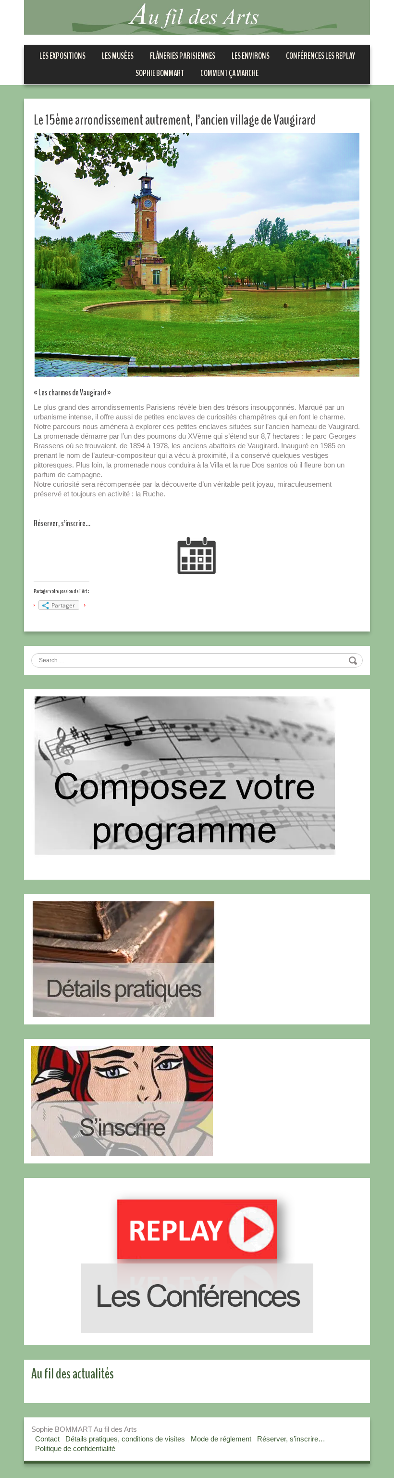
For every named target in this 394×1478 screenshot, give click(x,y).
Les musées (118, 56)
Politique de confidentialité (75, 1448)
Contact (47, 1439)
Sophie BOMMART (159, 73)
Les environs (251, 56)
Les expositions (62, 56)
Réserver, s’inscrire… (291, 1439)
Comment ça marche (229, 73)
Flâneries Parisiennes (182, 56)
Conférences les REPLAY (320, 56)
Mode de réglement (221, 1439)
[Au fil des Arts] (197, 17)
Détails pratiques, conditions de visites (125, 1439)
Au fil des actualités (72, 1374)
